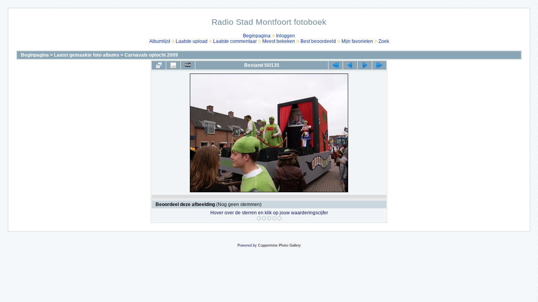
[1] (259, 218)
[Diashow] (188, 65)
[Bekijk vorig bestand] (350, 65)
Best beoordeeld (318, 41)
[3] (269, 218)
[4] (274, 218)
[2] (264, 218)
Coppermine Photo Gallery (279, 245)
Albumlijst (159, 41)
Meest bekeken (278, 41)
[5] (279, 218)
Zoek (383, 41)
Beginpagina (257, 36)
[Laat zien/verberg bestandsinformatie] (173, 65)
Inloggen (285, 36)
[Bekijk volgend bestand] (365, 65)
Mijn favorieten (357, 41)
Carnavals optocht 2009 (151, 55)
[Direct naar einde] (379, 65)
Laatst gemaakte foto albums (86, 55)
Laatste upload (192, 41)
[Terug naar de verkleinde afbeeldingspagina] (159, 65)
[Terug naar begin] (335, 65)
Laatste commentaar (235, 41)
